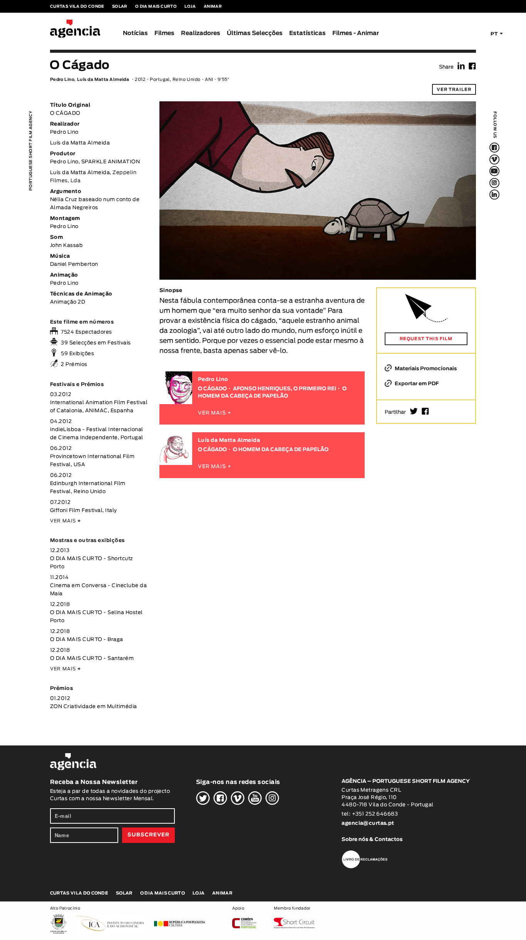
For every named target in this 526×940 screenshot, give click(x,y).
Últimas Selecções (255, 33)
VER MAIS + (214, 413)
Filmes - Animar (355, 33)
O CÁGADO (212, 388)
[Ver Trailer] (317, 119)
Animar (213, 6)
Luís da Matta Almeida (103, 79)
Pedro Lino (62, 79)
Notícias (135, 33)
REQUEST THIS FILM (426, 339)
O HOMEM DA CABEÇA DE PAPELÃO (280, 449)
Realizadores (200, 33)
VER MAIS (65, 521)
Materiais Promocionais (425, 368)
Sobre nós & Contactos (372, 839)
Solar (119, 6)
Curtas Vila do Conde (77, 6)
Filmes (164, 33)
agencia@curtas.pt (368, 823)
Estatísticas (307, 33)
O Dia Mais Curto (156, 6)
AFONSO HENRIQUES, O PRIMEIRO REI (284, 388)
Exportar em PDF (416, 383)
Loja (190, 6)
